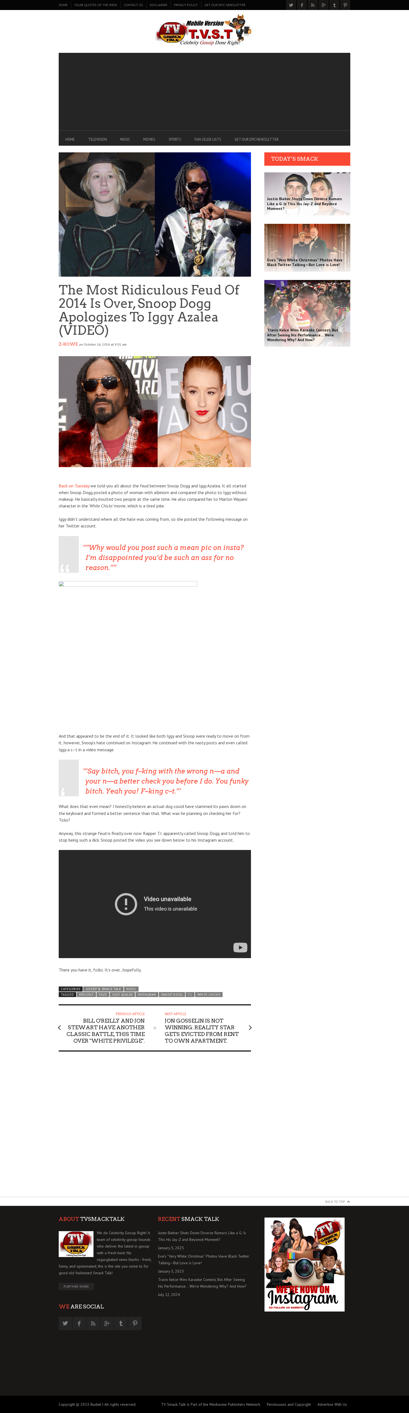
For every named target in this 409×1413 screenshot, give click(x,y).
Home (63, 5)
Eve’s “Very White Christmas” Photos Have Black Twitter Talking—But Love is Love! (203, 1259)
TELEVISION (97, 139)
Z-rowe (68, 344)
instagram (147, 994)
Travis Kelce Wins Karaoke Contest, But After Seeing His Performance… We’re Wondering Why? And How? (202, 1283)
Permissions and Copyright (289, 1404)
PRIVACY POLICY (186, 5)
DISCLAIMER (158, 5)
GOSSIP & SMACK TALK (103, 989)
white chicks (209, 994)
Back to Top (335, 1201)
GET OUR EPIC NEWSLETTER (224, 5)
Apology (86, 994)
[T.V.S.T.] (204, 30)
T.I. (190, 994)
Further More (76, 1286)
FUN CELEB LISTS (207, 139)
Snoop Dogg (172, 994)
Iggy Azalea (122, 994)
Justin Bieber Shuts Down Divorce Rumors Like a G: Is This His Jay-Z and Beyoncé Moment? (202, 1236)
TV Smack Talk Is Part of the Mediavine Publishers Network (210, 1404)
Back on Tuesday (74, 486)
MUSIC (125, 139)
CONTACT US (133, 5)
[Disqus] (155, 1126)
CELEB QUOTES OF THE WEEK (95, 5)
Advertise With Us (332, 1404)
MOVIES (149, 139)
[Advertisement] (204, 92)
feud (103, 994)
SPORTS (175, 139)
